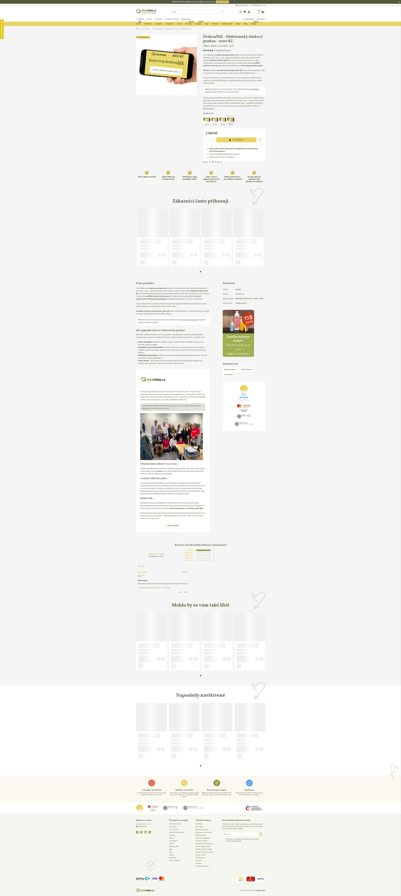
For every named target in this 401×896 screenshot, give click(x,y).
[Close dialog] (221, 422)
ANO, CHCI (200, 451)
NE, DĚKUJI (200, 458)
